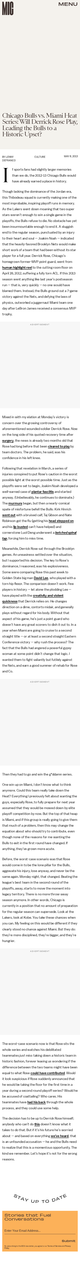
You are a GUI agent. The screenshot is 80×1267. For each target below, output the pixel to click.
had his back (36, 1102)
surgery (8, 440)
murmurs (15, 503)
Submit (69, 1241)
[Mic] (7, 8)
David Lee (41, 578)
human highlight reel (17, 267)
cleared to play (59, 446)
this (37, 1124)
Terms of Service (54, 1246)
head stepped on (61, 521)
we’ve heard (60, 1136)
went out (8, 515)
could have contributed (48, 1073)
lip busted (20, 526)
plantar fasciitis (42, 491)
